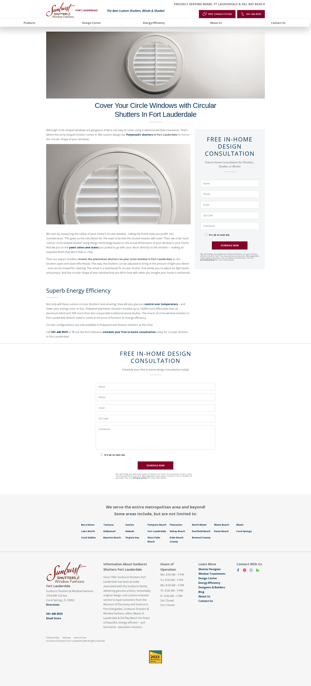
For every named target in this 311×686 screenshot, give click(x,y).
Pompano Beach (157, 524)
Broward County (201, 537)
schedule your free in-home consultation (129, 332)
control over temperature (161, 304)
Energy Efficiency (209, 583)
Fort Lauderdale (157, 531)
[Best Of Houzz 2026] (155, 656)
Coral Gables (88, 537)
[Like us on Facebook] (238, 571)
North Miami (199, 524)
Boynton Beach (112, 537)
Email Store (53, 618)
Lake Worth (88, 531)
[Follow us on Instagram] (251, 571)
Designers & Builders (211, 587)
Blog (201, 592)
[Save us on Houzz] (257, 571)
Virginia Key (132, 537)
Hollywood (109, 531)
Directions (52, 604)
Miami (239, 524)
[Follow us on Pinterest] (244, 571)
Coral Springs (244, 531)
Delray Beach (177, 531)
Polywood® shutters (139, 134)
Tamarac (108, 524)
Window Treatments (211, 574)
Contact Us (205, 601)
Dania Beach (221, 531)
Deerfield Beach (201, 531)
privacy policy (207, 259)
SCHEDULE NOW (230, 245)
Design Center (207, 578)
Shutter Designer (209, 569)
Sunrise (129, 524)
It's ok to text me (219, 234)
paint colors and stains (84, 247)
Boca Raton (87, 524)
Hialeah (129, 531)
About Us (204, 596)
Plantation (176, 524)
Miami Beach (221, 524)
